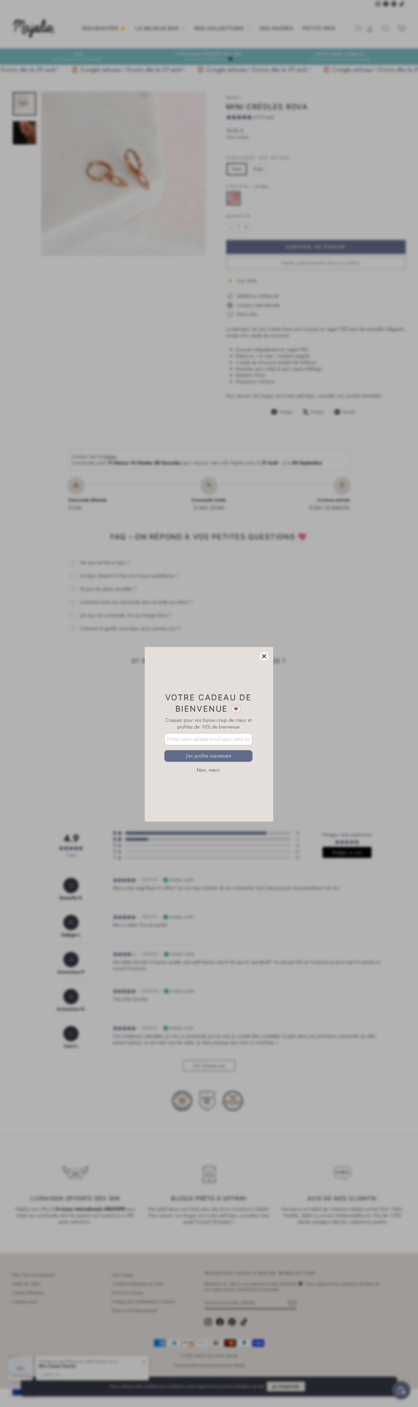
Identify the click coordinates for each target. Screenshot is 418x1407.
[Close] (264, 625)
